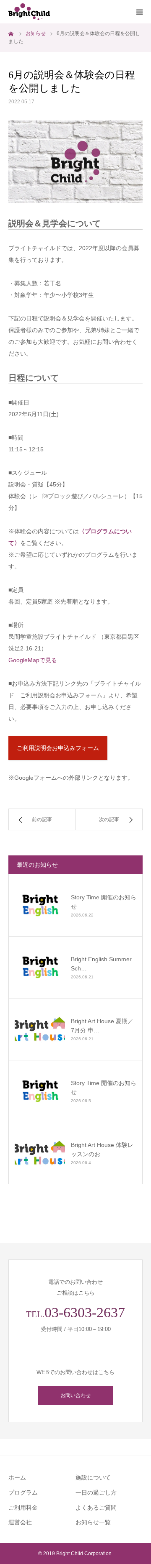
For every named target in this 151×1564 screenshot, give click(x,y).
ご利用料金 (23, 1507)
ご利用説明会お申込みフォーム (58, 748)
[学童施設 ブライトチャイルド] (58, 11)
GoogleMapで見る (32, 660)
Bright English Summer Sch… (101, 964)
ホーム (17, 1477)
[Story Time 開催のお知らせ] (40, 905)
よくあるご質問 (96, 1507)
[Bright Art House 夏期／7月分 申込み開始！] (40, 1029)
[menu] (139, 11)
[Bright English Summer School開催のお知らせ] (40, 967)
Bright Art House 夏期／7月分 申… (102, 1026)
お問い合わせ (75, 1395)
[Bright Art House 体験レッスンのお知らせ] (40, 1153)
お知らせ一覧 (93, 1522)
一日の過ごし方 (96, 1492)
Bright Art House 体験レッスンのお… (102, 1149)
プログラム (23, 1492)
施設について (93, 1477)
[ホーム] (11, 33)
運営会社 (20, 1522)
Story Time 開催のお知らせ (103, 902)
